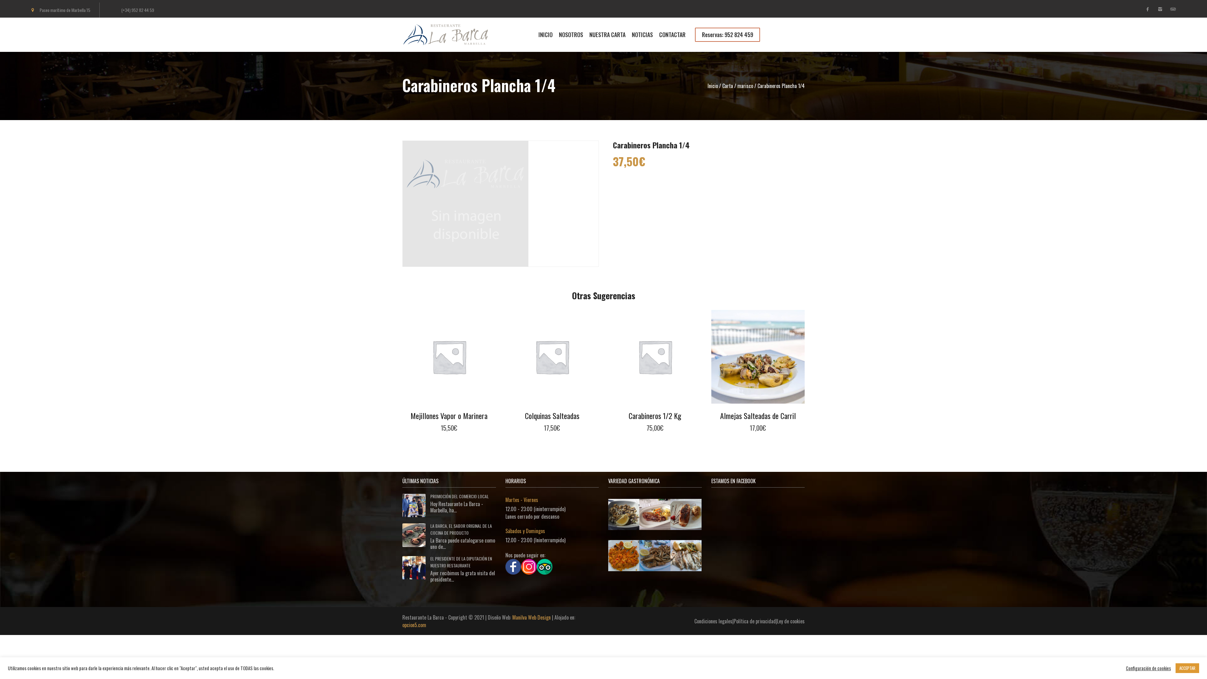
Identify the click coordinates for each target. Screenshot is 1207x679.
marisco (745, 86)
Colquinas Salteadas (552, 415)
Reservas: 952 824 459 (727, 34)
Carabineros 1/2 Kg (655, 415)
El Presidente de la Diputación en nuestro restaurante (461, 562)
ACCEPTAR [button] (1187, 668)
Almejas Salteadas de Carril (758, 415)
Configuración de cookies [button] (1148, 668)
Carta (727, 86)
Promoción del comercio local (459, 496)
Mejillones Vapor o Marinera (449, 415)
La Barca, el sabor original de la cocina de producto (461, 529)
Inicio (713, 86)
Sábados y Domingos (525, 531)
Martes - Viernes (521, 500)
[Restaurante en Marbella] (449, 42)
